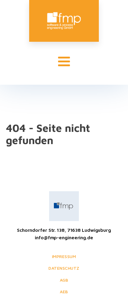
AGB (64, 280)
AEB (64, 291)
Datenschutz (64, 268)
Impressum (64, 256)
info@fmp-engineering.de (64, 237)
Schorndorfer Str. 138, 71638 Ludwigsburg (64, 230)
